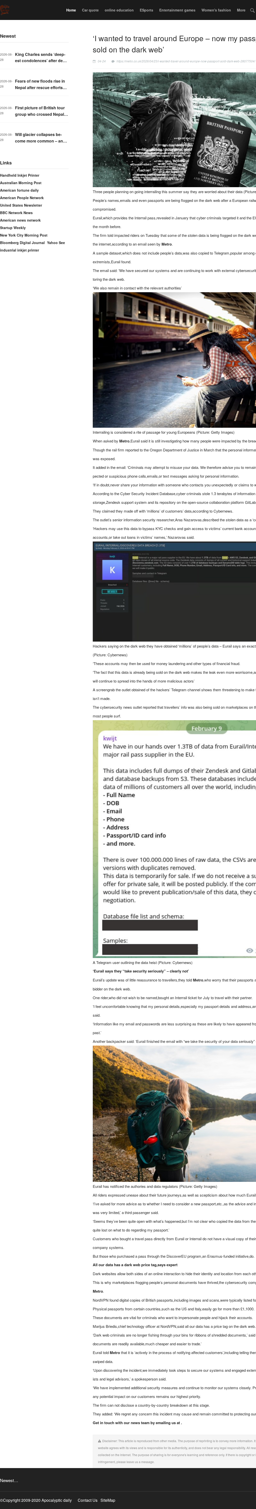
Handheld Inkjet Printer (19, 175)
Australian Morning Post (21, 182)
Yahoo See (56, 242)
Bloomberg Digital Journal (22, 242)
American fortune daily (19, 190)
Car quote (90, 9)
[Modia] (5, 10)
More (241, 9)
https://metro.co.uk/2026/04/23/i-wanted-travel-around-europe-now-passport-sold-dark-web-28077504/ (185, 61)
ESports (146, 9)
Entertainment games (177, 9)
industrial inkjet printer (19, 250)
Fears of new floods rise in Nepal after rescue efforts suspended (40, 87)
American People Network (22, 197)
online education (119, 9)
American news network (20, 220)
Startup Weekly (13, 227)
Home (71, 9)
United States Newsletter (21, 205)
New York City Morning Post (24, 235)
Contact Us (88, 1500)
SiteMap (107, 1500)
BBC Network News (16, 212)
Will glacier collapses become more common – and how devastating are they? (40, 141)
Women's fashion (216, 9)
